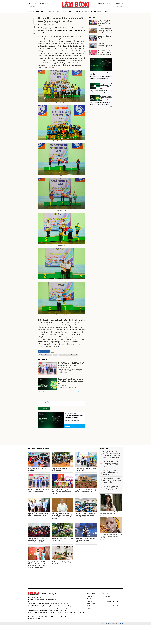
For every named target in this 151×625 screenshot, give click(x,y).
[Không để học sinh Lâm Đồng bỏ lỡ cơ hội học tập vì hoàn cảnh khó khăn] (39, 505)
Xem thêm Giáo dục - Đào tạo (38, 449)
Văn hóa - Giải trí (75, 11)
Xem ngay (80, 392)
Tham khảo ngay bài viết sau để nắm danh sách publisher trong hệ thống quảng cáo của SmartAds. (74, 420)
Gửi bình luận (44, 408)
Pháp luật (57, 11)
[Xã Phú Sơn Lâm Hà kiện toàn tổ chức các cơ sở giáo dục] (47, 368)
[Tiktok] (100, 593)
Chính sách (87, 11)
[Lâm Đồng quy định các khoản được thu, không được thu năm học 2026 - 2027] (86, 505)
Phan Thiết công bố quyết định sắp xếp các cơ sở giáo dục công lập (105, 52)
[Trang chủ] (29, 11)
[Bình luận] (34, 30)
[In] (52, 351)
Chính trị (38, 11)
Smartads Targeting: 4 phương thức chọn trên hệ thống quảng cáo (70, 381)
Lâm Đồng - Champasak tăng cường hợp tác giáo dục (105, 45)
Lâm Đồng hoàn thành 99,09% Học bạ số (105, 37)
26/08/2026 (44, 3)
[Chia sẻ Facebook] (34, 27)
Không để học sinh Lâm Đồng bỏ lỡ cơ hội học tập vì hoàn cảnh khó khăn (38, 515)
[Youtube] (103, 593)
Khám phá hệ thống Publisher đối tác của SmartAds (74, 416)
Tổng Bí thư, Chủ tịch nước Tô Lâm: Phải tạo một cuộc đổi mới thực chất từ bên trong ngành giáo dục (62, 515)
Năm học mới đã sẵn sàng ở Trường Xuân (61, 469)
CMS (110, 623)
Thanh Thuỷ (41, 25)
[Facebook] (107, 593)
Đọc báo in (32, 6)
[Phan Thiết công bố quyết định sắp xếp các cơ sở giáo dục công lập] (93, 52)
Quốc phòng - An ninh (65, 11)
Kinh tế (47, 11)
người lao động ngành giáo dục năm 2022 (68, 354)
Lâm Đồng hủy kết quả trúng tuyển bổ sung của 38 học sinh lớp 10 (112, 488)
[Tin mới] (33, 3)
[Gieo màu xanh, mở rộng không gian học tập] (62, 530)
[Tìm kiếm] (35, 3)
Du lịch (82, 11)
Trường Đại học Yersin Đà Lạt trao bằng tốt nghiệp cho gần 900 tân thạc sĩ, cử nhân (37, 540)
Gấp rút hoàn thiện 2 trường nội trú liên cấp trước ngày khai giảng (105, 30)
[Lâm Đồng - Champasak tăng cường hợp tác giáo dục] (93, 45)
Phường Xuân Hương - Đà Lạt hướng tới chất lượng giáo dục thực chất (105, 22)
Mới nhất (33, 11)
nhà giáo (55, 354)
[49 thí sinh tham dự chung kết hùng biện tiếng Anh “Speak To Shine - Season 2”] (86, 530)
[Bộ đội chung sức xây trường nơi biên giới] (62, 553)
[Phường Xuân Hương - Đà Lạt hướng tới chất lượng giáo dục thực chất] (93, 22)
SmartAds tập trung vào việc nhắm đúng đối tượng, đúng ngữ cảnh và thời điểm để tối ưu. (70, 386)
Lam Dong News (119, 6)
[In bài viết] (34, 33)
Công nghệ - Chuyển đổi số (97, 11)
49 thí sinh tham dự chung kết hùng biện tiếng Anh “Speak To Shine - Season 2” (86, 540)
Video (106, 11)
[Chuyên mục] (29, 3)
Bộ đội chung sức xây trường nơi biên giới (62, 562)
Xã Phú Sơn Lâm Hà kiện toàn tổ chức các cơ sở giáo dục (71, 364)
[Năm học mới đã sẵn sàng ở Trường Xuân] (62, 459)
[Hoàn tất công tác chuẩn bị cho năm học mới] (86, 459)
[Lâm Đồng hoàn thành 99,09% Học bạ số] (93, 38)
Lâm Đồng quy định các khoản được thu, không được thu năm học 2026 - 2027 (86, 515)
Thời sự (42, 11)
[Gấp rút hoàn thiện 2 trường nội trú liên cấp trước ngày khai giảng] (93, 30)
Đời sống (51, 11)
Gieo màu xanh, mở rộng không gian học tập (62, 539)
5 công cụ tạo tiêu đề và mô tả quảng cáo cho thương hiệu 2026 (106, 86)
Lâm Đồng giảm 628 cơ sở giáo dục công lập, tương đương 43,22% (111, 472)
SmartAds (43, 392)
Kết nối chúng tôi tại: (92, 593)
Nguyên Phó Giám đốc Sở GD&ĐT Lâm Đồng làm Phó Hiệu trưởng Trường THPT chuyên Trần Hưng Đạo (37, 564)
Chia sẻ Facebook (44, 351)
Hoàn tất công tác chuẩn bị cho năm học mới (86, 469)
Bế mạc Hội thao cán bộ (46, 354)
